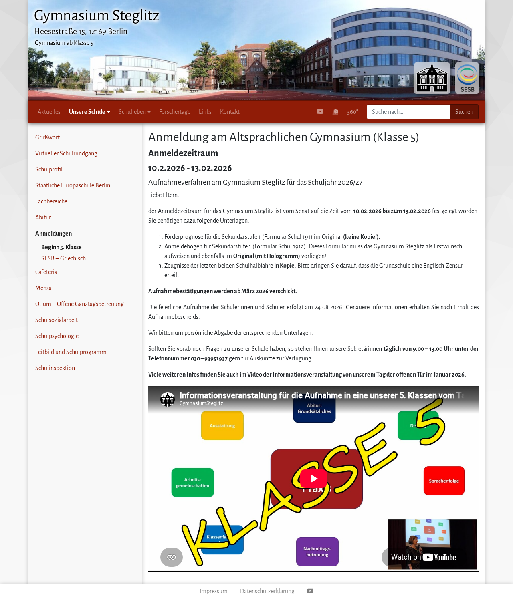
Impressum (214, 591)
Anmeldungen (53, 233)
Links (205, 112)
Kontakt (230, 112)
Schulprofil (49, 169)
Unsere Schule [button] (87, 112)
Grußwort (47, 137)
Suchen (464, 112)
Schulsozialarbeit (56, 320)
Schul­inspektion (55, 368)
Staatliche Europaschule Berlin (72, 185)
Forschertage (174, 112)
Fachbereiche (51, 201)
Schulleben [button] (132, 112)
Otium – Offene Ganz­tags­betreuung (79, 304)
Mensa (43, 288)
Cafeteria (46, 272)
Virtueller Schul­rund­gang (66, 153)
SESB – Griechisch (63, 258)
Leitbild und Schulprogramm (71, 352)
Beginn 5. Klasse (61, 247)
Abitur (43, 217)
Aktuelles (49, 112)
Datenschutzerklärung (267, 591)
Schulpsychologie (57, 336)
